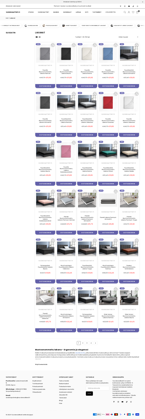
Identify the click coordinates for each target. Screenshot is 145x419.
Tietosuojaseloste (38, 389)
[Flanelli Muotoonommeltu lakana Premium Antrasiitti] (87, 200)
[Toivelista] (133, 12)
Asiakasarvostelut (65, 392)
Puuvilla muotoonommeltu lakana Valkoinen (129, 120)
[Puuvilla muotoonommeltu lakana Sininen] (108, 54)
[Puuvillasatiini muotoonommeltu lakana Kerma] (87, 151)
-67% (59, 190)
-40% (101, 288)
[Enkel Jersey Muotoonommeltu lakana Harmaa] (108, 298)
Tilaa (89, 393)
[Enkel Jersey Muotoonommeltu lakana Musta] (129, 298)
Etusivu (31, 12)
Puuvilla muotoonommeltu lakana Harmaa (45, 71)
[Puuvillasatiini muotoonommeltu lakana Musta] (45, 151)
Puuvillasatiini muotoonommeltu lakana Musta (45, 169)
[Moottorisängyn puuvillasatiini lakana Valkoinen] (66, 249)
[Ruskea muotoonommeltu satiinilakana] (129, 249)
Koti (7, 18)
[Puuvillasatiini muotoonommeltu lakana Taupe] (87, 249)
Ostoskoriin (45, 85)
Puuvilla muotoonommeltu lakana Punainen (108, 120)
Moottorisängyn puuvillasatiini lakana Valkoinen (66, 267)
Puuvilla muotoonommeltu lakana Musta (66, 71)
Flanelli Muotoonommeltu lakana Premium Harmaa (66, 218)
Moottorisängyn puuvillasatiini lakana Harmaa (108, 267)
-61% (121, 44)
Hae (60, 403)
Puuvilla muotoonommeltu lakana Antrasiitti (45, 120)
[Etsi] (125, 12)
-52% (38, 239)
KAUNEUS (56, 12)
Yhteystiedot (36, 392)
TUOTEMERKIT (96, 12)
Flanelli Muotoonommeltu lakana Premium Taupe (129, 218)
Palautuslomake (65, 386)
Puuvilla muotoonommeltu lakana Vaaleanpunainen (66, 169)
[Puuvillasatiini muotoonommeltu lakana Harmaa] (66, 102)
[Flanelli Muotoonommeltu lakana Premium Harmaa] (66, 200)
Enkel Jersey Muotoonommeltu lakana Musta (129, 315)
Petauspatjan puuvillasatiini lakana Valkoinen (87, 315)
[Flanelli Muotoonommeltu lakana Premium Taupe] (129, 200)
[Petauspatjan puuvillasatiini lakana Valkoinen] (87, 298)
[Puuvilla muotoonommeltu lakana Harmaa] (45, 54)
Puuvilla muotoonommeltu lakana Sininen (108, 71)
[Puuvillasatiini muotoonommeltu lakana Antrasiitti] (129, 54)
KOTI (86, 12)
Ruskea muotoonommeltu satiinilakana (129, 267)
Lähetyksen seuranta (66, 389)
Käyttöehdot (36, 381)
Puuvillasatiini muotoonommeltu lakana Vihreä (108, 169)
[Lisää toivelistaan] (53, 45)
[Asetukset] (129, 12)
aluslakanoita (80, 353)
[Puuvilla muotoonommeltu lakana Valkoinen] (129, 102)
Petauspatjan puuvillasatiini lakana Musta (45, 267)
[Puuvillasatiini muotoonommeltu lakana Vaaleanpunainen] (45, 200)
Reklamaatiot (64, 384)
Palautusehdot (37, 386)
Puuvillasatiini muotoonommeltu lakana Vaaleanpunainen (45, 218)
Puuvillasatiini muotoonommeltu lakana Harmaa (66, 120)
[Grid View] (36, 37)
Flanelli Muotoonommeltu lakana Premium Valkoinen (45, 316)
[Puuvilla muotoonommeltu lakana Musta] (66, 54)
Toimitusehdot (37, 384)
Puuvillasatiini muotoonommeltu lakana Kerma (87, 169)
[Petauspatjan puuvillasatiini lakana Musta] (45, 249)
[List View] (39, 37)
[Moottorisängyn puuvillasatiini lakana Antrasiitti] (66, 298)
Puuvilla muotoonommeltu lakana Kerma (87, 71)
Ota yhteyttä (110, 12)
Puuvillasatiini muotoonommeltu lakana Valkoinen (87, 120)
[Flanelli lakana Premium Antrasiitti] (108, 200)
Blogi (61, 400)
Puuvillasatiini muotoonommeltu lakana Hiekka (129, 169)
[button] (137, 12)
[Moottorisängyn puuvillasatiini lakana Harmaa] (108, 249)
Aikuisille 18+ (63, 395)
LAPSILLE (78, 12)
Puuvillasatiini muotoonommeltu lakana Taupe (87, 267)
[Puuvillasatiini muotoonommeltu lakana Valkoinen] (87, 102)
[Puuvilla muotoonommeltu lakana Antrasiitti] (45, 102)
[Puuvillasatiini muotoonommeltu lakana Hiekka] (129, 151)
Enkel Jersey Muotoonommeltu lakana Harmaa (108, 315)
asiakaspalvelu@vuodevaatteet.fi (18, 398)
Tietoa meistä (64, 381)
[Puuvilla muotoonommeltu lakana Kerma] (87, 54)
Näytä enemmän (41, 364)
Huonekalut (67, 12)
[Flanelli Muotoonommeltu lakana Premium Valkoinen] (45, 298)
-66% (38, 44)
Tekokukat (62, 398)
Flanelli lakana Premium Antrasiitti (108, 218)
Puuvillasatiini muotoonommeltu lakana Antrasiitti (129, 71)
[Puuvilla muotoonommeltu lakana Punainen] (108, 102)
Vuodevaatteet (43, 12)
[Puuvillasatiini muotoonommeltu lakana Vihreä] (108, 151)
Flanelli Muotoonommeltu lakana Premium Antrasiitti (87, 218)
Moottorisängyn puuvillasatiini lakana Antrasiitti (66, 315)
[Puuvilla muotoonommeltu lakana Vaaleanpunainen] (66, 151)
